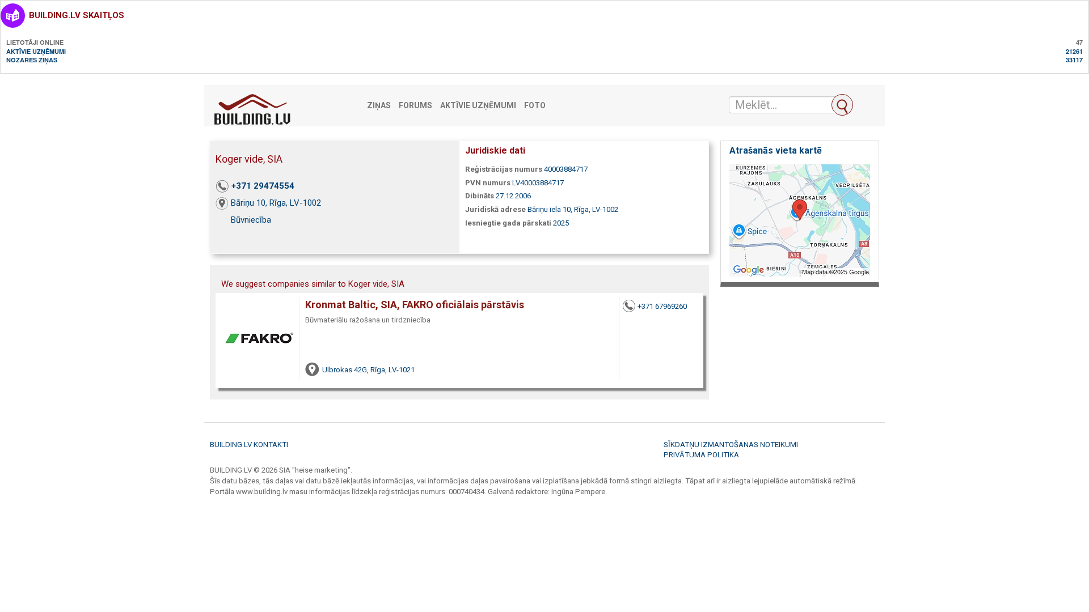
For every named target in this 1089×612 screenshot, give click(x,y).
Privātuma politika (701, 454)
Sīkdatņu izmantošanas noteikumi (731, 444)
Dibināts (479, 196)
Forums (415, 105)
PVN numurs (487, 182)
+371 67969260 (662, 306)
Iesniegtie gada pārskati (508, 223)
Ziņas (379, 105)
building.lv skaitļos (76, 15)
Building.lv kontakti (249, 444)
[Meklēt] (842, 105)
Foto (535, 105)
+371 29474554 (262, 186)
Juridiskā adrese (495, 209)
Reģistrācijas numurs (503, 169)
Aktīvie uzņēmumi (36, 51)
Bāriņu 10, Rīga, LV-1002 (276, 203)
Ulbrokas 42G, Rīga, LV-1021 (368, 370)
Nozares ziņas (31, 60)
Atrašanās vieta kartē (775, 150)
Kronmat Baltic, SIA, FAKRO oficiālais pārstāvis (414, 305)
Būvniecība (251, 220)
